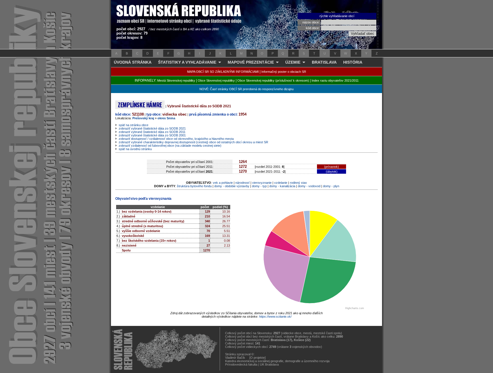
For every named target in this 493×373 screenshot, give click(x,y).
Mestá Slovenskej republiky (176, 80)
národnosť (242, 182)
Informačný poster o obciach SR (283, 71)
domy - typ (259, 186)
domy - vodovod (309, 186)
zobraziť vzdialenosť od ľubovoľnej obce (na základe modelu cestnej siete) (170, 145)
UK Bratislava (269, 364)
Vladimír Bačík (235, 357)
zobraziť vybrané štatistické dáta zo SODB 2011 (152, 132)
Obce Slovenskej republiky (216, 80)
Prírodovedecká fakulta (241, 364)
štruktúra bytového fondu (194, 186)
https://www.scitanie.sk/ (275, 316)
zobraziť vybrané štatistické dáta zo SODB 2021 (152, 128)
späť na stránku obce (133, 125)
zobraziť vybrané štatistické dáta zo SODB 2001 (152, 135)
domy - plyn (331, 186)
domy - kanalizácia (282, 186)
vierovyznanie (262, 182)
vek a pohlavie (223, 182)
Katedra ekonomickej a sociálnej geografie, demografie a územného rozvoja (277, 361)
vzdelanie (280, 182)
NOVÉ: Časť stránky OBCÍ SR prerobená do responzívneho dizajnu (246, 89)
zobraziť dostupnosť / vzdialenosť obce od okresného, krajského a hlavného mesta (176, 138)
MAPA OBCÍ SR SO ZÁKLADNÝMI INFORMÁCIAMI (223, 71)
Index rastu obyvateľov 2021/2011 (335, 80)
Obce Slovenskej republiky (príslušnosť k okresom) (273, 80)
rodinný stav (298, 182)
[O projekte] (257, 357)
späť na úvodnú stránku (135, 149)
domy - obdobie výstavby (231, 186)
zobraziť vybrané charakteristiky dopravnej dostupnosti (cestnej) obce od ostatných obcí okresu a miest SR (193, 142)
